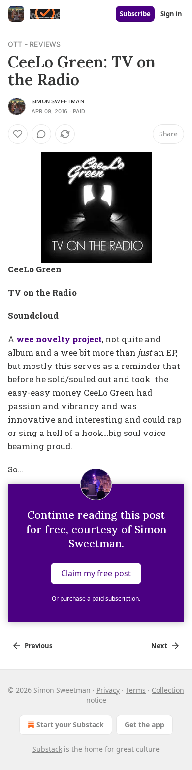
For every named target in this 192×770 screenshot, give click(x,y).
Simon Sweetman (58, 101)
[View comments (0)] (41, 134)
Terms (136, 690)
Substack (47, 749)
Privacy (108, 690)
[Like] (18, 134)
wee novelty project (59, 339)
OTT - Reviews (34, 44)
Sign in (171, 13)
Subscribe (135, 13)
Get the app (144, 724)
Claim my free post (96, 573)
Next (159, 645)
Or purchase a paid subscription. (96, 598)
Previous (38, 645)
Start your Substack (70, 724)
